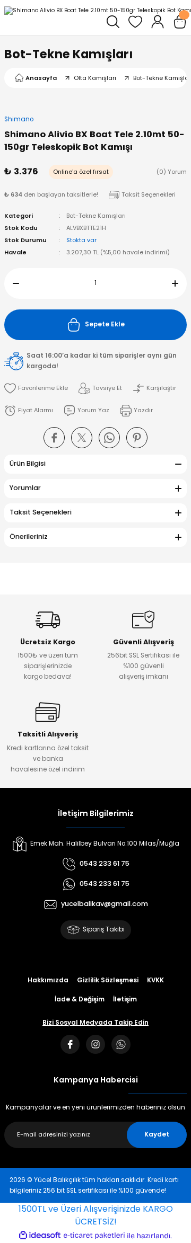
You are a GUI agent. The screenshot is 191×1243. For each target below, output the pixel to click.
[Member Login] (157, 22)
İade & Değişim (80, 999)
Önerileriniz (29, 536)
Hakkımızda (48, 980)
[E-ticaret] (94, 1235)
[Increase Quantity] (179, 283)
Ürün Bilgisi (28, 463)
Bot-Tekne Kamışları (68, 54)
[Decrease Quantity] (11, 283)
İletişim (125, 999)
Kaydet (156, 1134)
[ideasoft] (40, 1235)
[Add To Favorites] (36, 388)
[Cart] (180, 22)
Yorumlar (25, 487)
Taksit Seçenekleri (41, 512)
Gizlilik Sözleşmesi (107, 980)
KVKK (155, 980)
